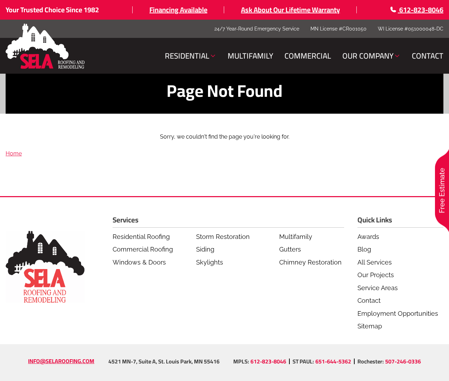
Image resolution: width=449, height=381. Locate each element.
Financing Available (178, 9)
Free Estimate (442, 190)
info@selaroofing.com (61, 361)
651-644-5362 (333, 361)
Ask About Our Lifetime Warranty (290, 9)
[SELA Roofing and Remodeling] (45, 46)
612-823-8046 (268, 361)
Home (14, 153)
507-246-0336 (403, 361)
